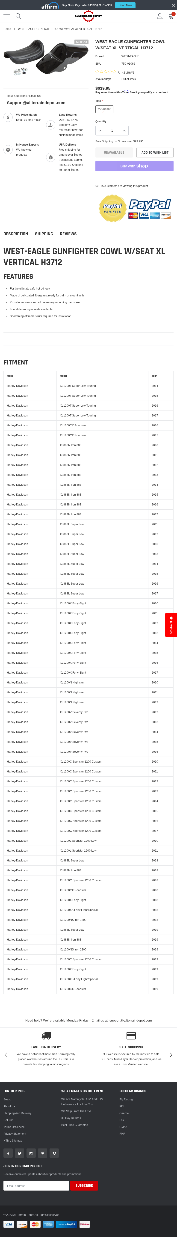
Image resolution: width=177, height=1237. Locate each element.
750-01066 (104, 109)
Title (99, 101)
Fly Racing (126, 1099)
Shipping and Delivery (17, 1113)
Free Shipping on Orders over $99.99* (119, 141)
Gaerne (124, 1113)
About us (9, 1106)
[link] (8, 1153)
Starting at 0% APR (97, 5)
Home (7, 29)
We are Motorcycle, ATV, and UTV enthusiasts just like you (82, 1101)
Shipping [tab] (44, 234)
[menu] (6, 16)
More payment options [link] (134, 177)
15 (102, 186)
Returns (8, 1120)
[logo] (88, 16)
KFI (121, 1106)
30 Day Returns (71, 1118)
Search (7, 1099)
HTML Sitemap (12, 1140)
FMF (122, 1133)
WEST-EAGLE (130, 56)
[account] (160, 16)
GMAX (123, 1127)
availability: (103, 79)
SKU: (98, 63)
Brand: (99, 56)
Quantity (100, 121)
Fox (121, 1120)
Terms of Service (14, 1127)
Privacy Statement (14, 1133)
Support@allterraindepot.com (36, 102)
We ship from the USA (76, 1111)
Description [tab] (15, 234)
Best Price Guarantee (74, 1125)
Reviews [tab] (68, 234)
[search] (18, 16)
